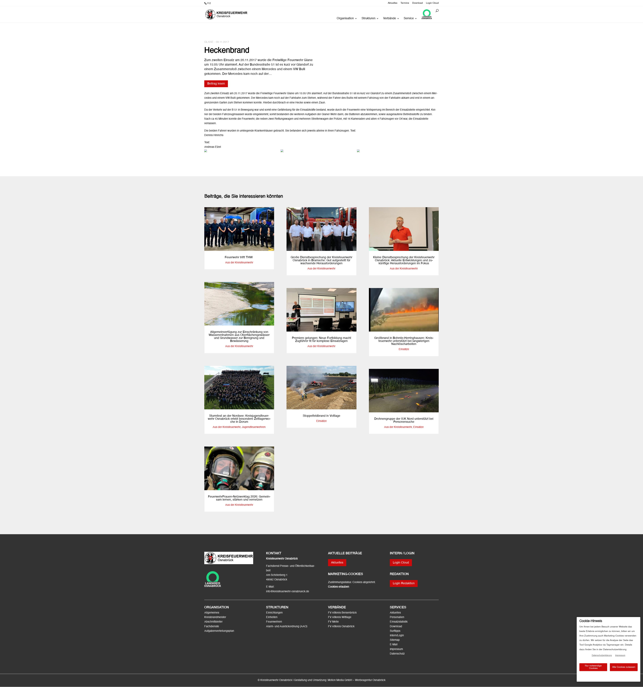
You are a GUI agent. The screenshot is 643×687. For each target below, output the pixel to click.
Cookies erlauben (338, 587)
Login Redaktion (404, 583)
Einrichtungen (274, 613)
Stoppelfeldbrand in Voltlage (321, 415)
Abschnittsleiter (213, 622)
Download (417, 3)
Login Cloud (432, 3)
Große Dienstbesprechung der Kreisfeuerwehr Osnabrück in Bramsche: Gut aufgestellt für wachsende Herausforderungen (321, 260)
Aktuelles (392, 3)
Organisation (345, 18)
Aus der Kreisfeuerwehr (239, 262)
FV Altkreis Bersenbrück (342, 613)
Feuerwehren (274, 622)
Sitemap (395, 640)
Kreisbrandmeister (215, 617)
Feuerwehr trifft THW (239, 257)
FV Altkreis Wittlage (339, 617)
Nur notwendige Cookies (593, 667)
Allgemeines (211, 613)
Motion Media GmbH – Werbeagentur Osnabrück (356, 680)
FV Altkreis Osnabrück (341, 626)
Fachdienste (211, 626)
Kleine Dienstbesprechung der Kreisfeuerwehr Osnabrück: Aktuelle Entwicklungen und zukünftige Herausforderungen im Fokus (404, 260)
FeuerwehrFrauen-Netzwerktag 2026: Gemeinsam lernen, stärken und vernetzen (239, 498)
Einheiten (271, 617)
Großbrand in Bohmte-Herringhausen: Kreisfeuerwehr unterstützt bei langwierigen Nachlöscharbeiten (404, 341)
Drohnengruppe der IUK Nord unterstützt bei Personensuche (403, 420)
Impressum (396, 649)
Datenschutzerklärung (602, 656)
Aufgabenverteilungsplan (219, 631)
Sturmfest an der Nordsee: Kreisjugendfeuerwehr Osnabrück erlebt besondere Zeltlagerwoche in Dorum (239, 418)
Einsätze (321, 421)
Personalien (397, 617)
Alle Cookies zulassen (623, 667)
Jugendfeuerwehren (254, 427)
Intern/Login (397, 635)
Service (409, 18)
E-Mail (394, 644)
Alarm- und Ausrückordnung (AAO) (286, 626)
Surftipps (395, 631)
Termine (405, 3)
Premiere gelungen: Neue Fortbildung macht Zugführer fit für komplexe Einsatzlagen (321, 340)
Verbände (389, 18)
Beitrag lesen (216, 83)
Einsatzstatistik (399, 622)
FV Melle (333, 622)
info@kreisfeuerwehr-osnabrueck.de (287, 591)
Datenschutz (397, 654)
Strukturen (368, 18)
